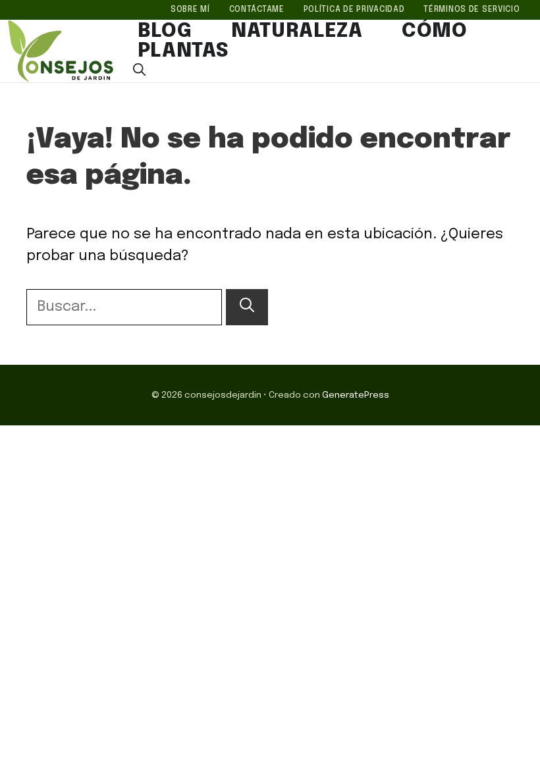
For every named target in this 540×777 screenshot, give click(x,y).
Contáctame (256, 10)
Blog (165, 31)
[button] (139, 71)
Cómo (434, 31)
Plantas (183, 51)
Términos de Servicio (471, 10)
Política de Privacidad (354, 10)
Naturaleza (296, 31)
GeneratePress (355, 395)
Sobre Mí (190, 10)
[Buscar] (247, 307)
